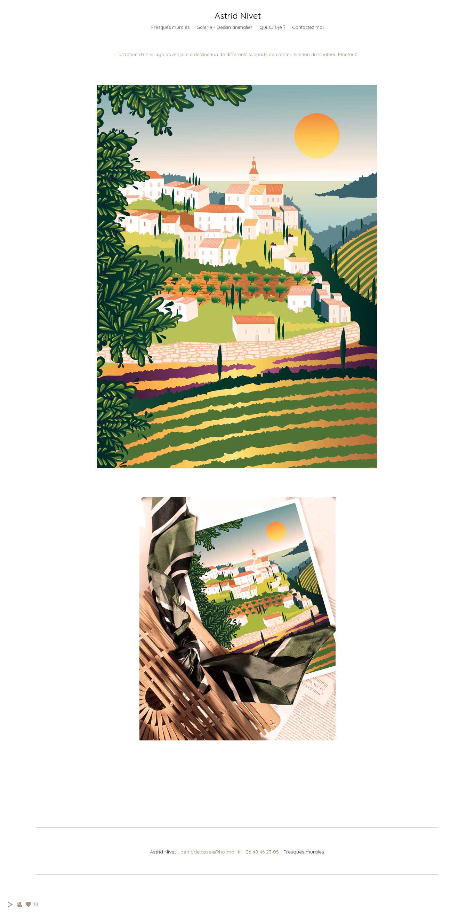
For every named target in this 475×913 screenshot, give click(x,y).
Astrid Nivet (238, 15)
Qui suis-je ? (272, 27)
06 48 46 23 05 (262, 852)
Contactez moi (308, 27)
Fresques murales (170, 27)
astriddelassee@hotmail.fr (210, 852)
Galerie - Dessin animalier (224, 27)
